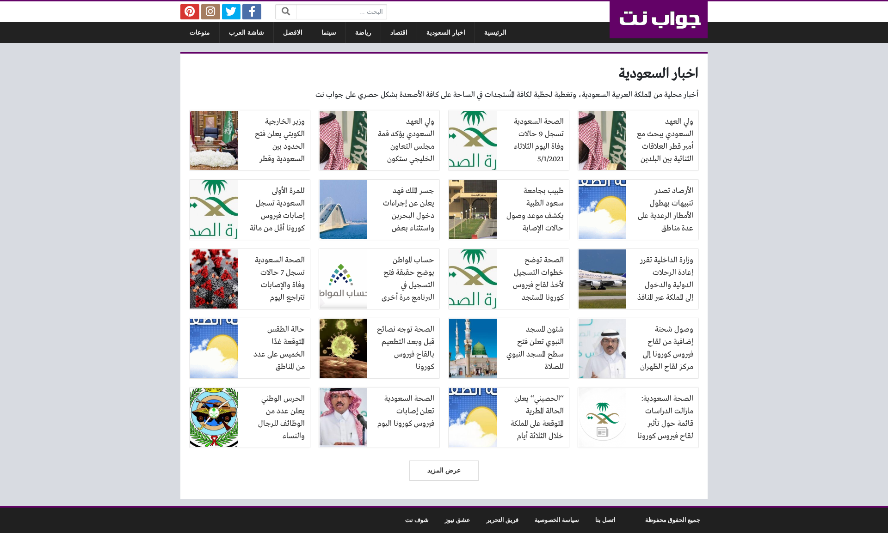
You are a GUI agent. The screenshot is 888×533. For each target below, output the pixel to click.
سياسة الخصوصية (557, 520)
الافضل (292, 32)
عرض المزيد (444, 470)
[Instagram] (210, 11)
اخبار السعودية (445, 32)
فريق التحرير (502, 520)
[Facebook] (251, 11)
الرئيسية (495, 32)
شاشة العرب (246, 32)
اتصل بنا (605, 520)
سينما (328, 32)
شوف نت (417, 520)
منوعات (200, 32)
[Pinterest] (189, 11)
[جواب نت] (659, 19)
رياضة (363, 32)
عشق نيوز (457, 520)
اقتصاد (398, 32)
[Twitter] (231, 11)
